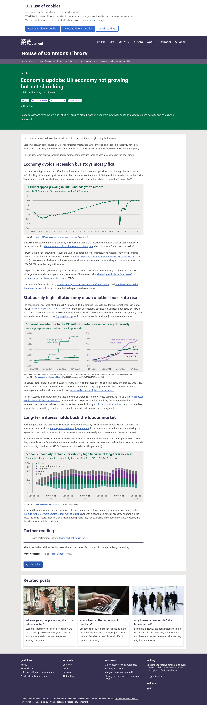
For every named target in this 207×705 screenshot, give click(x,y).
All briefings (69, 676)
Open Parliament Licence (126, 699)
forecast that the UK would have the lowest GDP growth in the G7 (105, 256)
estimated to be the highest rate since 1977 (92, 390)
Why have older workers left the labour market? (153, 622)
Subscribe (166, 41)
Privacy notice (27, 702)
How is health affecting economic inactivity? (99, 622)
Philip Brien (28, 106)
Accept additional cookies (43, 28)
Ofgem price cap (64, 316)
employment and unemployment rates (69, 428)
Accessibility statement (77, 702)
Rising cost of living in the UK (73, 538)
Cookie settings (107, 28)
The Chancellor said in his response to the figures (68, 246)
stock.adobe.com (61, 553)
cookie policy (96, 20)
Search (182, 41)
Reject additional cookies (78, 28)
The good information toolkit (119, 672)
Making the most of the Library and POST (122, 677)
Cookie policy (42, 702)
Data (112, 41)
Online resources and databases (121, 665)
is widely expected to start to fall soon (51, 308)
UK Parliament (27, 61)
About (150, 41)
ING (121, 404)
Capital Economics (103, 404)
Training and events (115, 668)
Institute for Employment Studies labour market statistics (53, 514)
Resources (138, 41)
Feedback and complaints (34, 676)
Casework (124, 41)
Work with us (27, 668)
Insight (69, 61)
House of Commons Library (54, 53)
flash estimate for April (55, 278)
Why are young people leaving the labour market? (46, 622)
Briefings (101, 41)
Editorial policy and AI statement (37, 672)
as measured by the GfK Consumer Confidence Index (83, 284)
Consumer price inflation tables (47, 377)
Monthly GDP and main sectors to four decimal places (56, 237)
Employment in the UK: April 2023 (48, 504)
